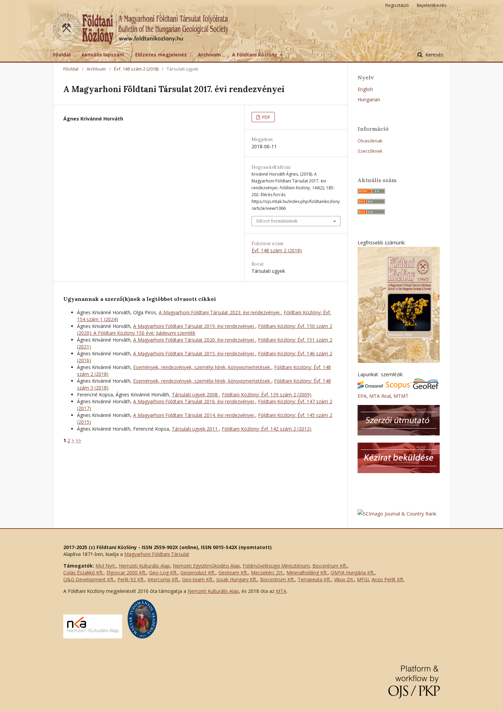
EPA (362, 396)
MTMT (401, 396)
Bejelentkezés (432, 5)
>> (78, 440)
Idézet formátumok (277, 221)
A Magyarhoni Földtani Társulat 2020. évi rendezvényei (194, 340)
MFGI (363, 579)
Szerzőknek (370, 151)
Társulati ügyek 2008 (195, 394)
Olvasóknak (370, 141)
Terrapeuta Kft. (314, 579)
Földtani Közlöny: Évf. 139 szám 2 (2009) (266, 394)
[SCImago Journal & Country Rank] (397, 513)
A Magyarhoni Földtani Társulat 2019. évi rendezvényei (194, 326)
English (365, 89)
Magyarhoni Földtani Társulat (156, 554)
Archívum (209, 54)
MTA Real (380, 396)
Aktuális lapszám (102, 54)
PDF (265, 117)
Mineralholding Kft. (307, 572)
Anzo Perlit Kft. (388, 579)
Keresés (433, 54)
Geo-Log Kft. (163, 572)
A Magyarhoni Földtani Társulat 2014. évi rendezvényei (194, 415)
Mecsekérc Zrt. (267, 572)
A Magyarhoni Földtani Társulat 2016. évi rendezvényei (194, 401)
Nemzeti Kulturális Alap (144, 565)
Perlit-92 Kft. (131, 579)
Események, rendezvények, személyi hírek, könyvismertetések (202, 367)
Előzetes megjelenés (161, 54)
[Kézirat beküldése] (399, 471)
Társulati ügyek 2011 (195, 429)
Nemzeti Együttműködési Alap (206, 565)
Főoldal (61, 54)
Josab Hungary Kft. (236, 579)
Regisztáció (397, 5)
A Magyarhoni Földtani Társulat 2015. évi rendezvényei (194, 353)
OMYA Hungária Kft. (353, 572)
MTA (281, 591)
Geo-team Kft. (198, 579)
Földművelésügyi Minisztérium (276, 565)
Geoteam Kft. (233, 572)
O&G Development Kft (88, 579)
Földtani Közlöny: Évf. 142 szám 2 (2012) (266, 429)
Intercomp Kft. (163, 579)
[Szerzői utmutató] (399, 433)
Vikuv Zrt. (344, 579)
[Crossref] (370, 387)
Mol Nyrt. (105, 565)
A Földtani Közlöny (255, 54)
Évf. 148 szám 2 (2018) (136, 69)
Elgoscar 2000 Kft (125, 572)
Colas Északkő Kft (83, 572)
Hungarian (369, 99)
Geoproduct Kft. (198, 572)
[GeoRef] (426, 387)
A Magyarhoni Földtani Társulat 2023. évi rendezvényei (220, 312)
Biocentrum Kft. (329, 565)
